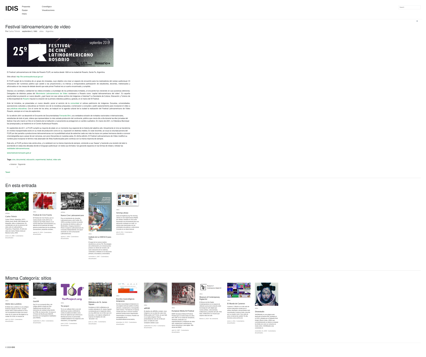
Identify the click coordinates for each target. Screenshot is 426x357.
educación (30, 159)
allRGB (147, 308)
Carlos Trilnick (14, 31)
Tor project (65, 306)
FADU (24, 14)
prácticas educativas (18, 108)
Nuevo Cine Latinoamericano (72, 215)
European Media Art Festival (183, 311)
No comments (214, 318)
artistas (7, 213)
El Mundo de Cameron (236, 304)
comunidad (74, 103)
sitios (41, 31)
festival (49, 159)
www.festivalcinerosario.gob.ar (19, 153)
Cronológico (47, 7)
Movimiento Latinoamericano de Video (52, 93)
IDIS (11, 8)
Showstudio (259, 312)
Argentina (49, 31)
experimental (41, 159)
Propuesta (26, 7)
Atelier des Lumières (13, 304)
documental (21, 159)
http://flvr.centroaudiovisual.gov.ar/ (30, 76)
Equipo (25, 10)
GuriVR (36, 301)
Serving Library (122, 213)
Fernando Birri (65, 115)
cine (13, 159)
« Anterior (13, 164)
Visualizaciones (48, 10)
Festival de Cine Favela (42, 215)
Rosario (26, 98)
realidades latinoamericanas (18, 148)
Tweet (7, 172)
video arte (57, 159)
